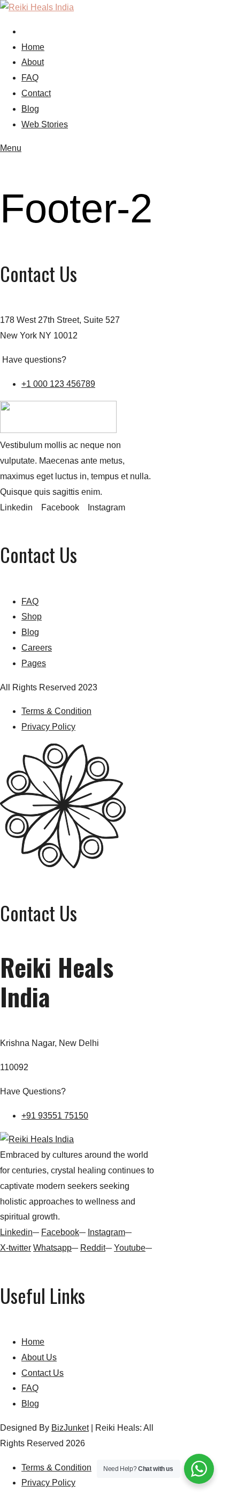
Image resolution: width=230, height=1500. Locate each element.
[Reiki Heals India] (37, 7)
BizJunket (70, 1427)
